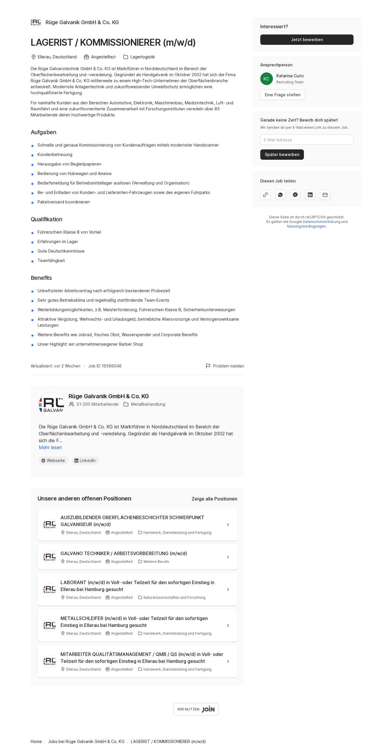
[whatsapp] (280, 195)
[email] (325, 195)
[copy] (265, 195)
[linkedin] (310, 195)
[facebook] (295, 195)
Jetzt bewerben (307, 39)
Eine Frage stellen (282, 94)
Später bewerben (282, 154)
